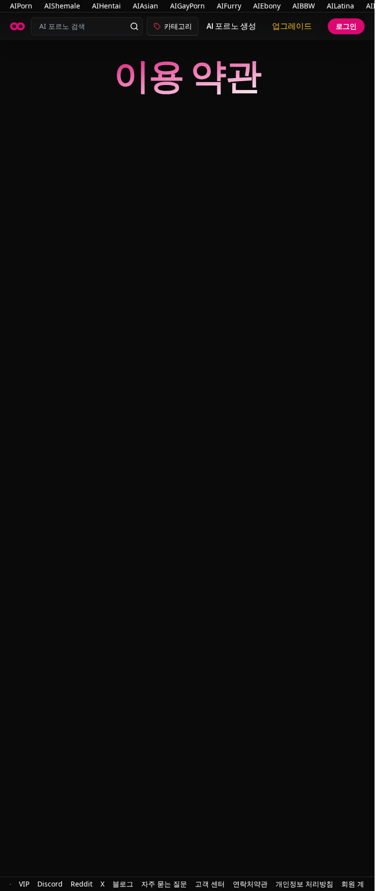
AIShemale (62, 5)
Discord (50, 884)
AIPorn (21, 5)
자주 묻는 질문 (164, 884)
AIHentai (106, 5)
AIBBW (303, 5)
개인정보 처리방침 (304, 884)
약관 (261, 884)
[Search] (134, 26)
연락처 (243, 884)
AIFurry (229, 5)
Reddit (82, 884)
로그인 (346, 26)
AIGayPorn (187, 5)
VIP (24, 884)
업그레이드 (292, 26)
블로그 (122, 884)
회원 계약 (356, 884)
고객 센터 (210, 884)
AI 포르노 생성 (231, 26)
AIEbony (267, 5)
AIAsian (145, 5)
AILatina (340, 5)
